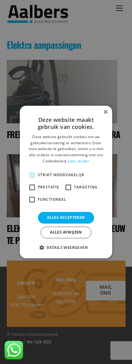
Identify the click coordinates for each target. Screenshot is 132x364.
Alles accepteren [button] (66, 217)
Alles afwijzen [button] (66, 232)
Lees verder (78, 161)
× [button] (105, 112)
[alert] (66, 182)
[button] (66, 248)
